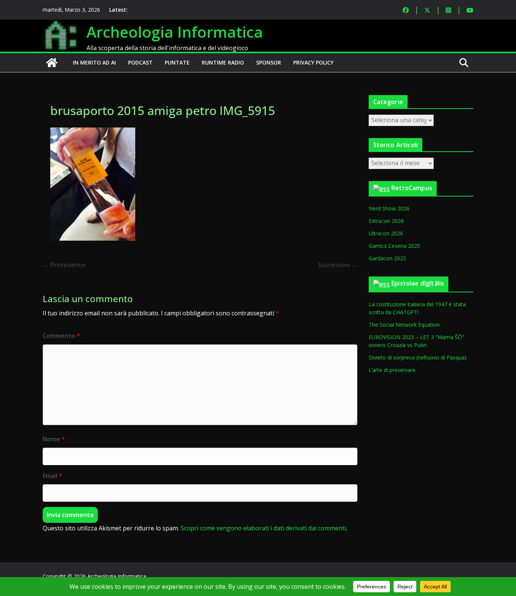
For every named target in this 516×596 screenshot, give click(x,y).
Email (52, 476)
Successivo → (337, 265)
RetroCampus (411, 188)
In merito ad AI (94, 62)
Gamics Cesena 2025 (394, 245)
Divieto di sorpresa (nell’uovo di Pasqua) (418, 357)
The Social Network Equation (404, 324)
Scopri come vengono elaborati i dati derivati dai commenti (263, 528)
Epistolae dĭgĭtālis (417, 283)
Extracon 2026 (386, 220)
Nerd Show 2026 (389, 208)
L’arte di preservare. (393, 369)
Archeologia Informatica (175, 32)
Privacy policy (313, 62)
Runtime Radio (223, 62)
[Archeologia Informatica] (52, 63)
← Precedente (64, 265)
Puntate (177, 62)
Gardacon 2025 (387, 258)
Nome (54, 439)
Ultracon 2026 (386, 233)
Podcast (140, 62)
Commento (61, 336)
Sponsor (268, 62)
